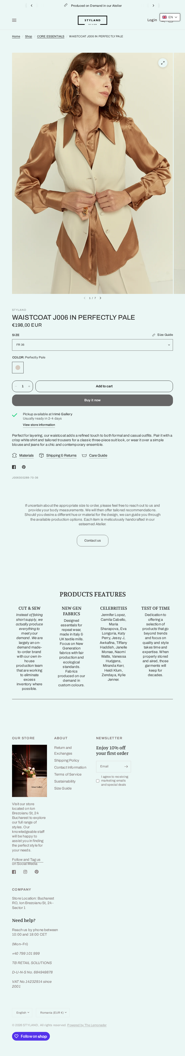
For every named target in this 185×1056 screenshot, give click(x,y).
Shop (28, 36)
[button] (170, 17)
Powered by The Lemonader (86, 1025)
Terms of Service (68, 774)
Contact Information (70, 767)
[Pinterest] (40, 872)
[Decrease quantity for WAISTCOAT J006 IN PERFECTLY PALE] (16, 386)
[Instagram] (28, 872)
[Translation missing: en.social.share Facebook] (15, 467)
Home (16, 36)
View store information (39, 425)
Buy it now (92, 400)
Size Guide (63, 788)
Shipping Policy (66, 760)
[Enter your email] (126, 766)
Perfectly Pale (18, 367)
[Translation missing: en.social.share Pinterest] (25, 467)
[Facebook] (17, 872)
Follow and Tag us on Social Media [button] (26, 860)
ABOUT (61, 738)
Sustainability (65, 781)
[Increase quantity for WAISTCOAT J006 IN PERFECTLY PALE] (29, 386)
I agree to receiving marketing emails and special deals (114, 780)
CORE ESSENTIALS (51, 36)
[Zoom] (162, 62)
